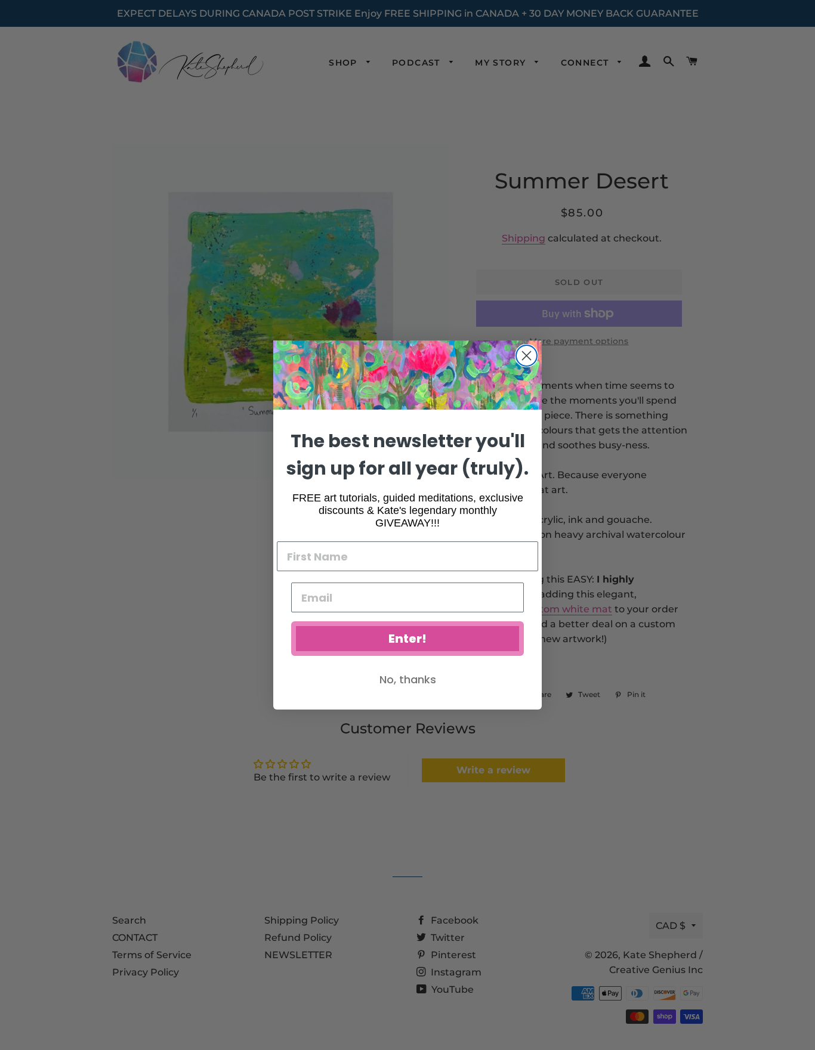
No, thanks (407, 679)
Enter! (407, 638)
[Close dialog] (526, 355)
